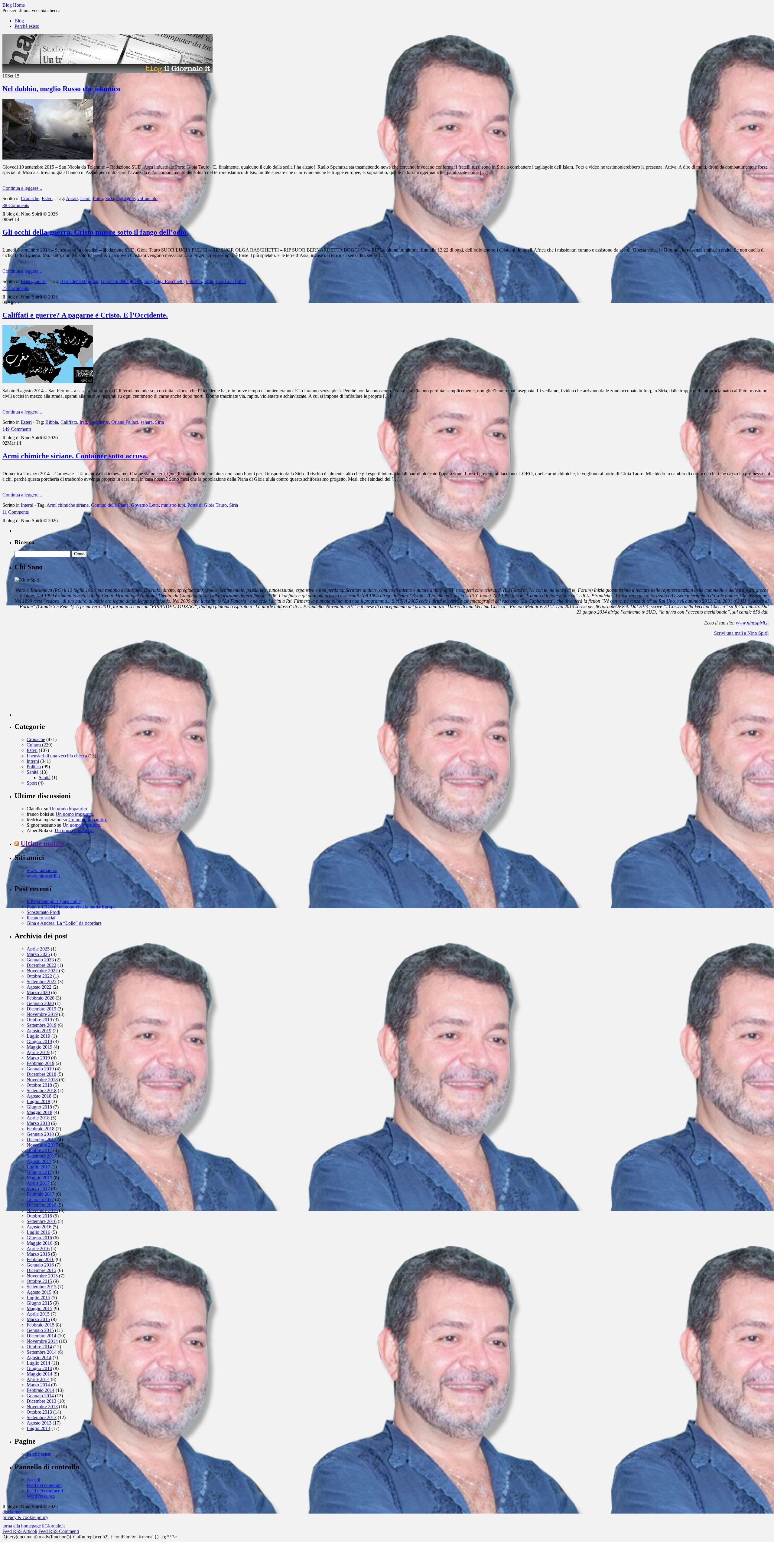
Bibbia (51, 422)
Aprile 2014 (38, 1379)
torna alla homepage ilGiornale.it (33, 1525)
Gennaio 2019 (40, 1068)
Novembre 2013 (42, 1406)
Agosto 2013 (39, 1422)
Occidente (99, 422)
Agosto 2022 (39, 987)
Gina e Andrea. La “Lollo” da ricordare (64, 923)
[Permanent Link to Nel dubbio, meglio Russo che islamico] (47, 157)
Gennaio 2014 (40, 1395)
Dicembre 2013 (41, 1401)
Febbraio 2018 (40, 1128)
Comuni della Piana (109, 505)
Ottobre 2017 (39, 1150)
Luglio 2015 (38, 1297)
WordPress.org (41, 1496)
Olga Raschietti (169, 281)
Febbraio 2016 (40, 1259)
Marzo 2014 (38, 1384)
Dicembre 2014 (41, 1335)
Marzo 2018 (38, 1123)
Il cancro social (41, 917)
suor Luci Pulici (231, 281)
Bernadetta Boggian (79, 281)
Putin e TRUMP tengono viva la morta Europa (71, 906)
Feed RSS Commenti (58, 1531)
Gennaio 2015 (40, 1330)
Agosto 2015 (39, 1292)
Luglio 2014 (38, 1363)
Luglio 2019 (38, 1036)
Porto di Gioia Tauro (207, 505)
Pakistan (194, 281)
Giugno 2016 (39, 1237)
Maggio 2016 (39, 1243)
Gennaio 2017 (40, 1199)
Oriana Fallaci (124, 422)
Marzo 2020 (38, 992)
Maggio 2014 (39, 1373)
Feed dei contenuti (44, 1485)
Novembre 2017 (42, 1145)
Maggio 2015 (39, 1308)
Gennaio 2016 (40, 1264)
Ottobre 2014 (39, 1346)
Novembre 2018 (42, 1079)
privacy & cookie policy (25, 1517)
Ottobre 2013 (39, 1412)
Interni (40, 281)
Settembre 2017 (42, 1155)
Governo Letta (145, 505)
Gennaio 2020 (40, 1003)
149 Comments (16, 429)
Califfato (68, 422)
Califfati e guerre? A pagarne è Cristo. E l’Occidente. (85, 315)
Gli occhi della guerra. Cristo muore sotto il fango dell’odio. (95, 232)
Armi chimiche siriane (68, 505)
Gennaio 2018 (40, 1134)
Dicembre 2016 (41, 1205)
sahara (147, 422)
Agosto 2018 (39, 1096)
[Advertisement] (60, 679)
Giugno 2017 (39, 1172)
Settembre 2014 (42, 1352)
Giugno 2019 (39, 1041)
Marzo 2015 (38, 1319)
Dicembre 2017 (41, 1139)
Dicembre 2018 (41, 1074)
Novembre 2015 (42, 1275)
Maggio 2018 (39, 1112)
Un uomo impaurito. (69, 808)
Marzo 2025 (38, 954)
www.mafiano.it (42, 870)
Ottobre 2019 (39, 1019)
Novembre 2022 (42, 970)
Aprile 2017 (38, 1183)
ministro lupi (173, 505)
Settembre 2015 (42, 1286)
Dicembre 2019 (41, 1008)
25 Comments (15, 288)
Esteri (47, 198)
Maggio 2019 (39, 1046)
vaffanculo (147, 198)
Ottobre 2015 (39, 1281)
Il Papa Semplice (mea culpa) (54, 901)
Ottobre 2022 (39, 976)
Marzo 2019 (38, 1057)
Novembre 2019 (42, 1014)
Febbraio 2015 (40, 1324)
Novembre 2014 (42, 1341)
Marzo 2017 (38, 1188)
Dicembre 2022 (41, 965)
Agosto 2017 (39, 1161)
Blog (19, 20)
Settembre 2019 (42, 1025)
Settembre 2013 (42, 1417)
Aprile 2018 (38, 1117)
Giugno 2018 (39, 1106)
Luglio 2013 (38, 1428)
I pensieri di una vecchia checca (57, 755)
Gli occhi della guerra (121, 281)
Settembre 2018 (42, 1090)
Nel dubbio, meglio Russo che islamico (61, 89)
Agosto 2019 (39, 1030)
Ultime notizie (42, 843)
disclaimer (12, 1511)
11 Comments (15, 512)
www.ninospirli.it (752, 622)
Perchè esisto (27, 26)
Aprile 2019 (38, 1052)
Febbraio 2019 (40, 1063)
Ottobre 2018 (39, 1085)
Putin (98, 198)
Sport (32, 783)
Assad (72, 198)
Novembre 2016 (42, 1210)
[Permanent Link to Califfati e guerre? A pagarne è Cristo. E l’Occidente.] (47, 381)
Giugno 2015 (39, 1303)
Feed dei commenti (45, 1490)
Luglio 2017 (38, 1166)
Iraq (148, 281)
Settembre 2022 (42, 981)
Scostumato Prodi (43, 912)
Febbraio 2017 (40, 1194)
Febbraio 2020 (40, 997)
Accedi (33, 1479)
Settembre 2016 (42, 1221)
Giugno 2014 (39, 1368)
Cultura (34, 744)
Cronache (30, 198)
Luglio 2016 (38, 1232)
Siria (109, 198)
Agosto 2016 (39, 1226)
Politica (34, 766)
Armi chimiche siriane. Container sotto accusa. (75, 456)
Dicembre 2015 (41, 1270)
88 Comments (15, 205)
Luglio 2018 (38, 1101)
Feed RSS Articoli (19, 1531)
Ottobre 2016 (39, 1215)
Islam (85, 198)
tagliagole (125, 198)
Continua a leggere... (22, 188)
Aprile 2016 (38, 1248)
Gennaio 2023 (40, 959)
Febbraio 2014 (40, 1390)
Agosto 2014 (39, 1357)
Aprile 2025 (38, 948)
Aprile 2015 (38, 1313)
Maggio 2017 (39, 1177)
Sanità (32, 772)
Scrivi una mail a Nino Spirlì (741, 633)
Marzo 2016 (38, 1254)
